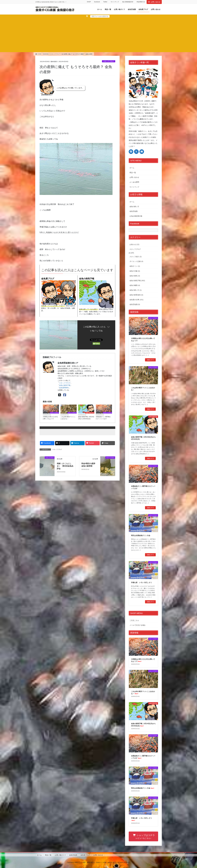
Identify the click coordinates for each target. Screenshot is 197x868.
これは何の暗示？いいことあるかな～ (67, 418)
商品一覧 (133, 172)
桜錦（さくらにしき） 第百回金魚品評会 (65, 466)
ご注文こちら (134, 620)
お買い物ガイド (60, 855)
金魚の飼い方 (134, 206)
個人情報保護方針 (127, 2)
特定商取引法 (141, 2)
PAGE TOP (190, 840)
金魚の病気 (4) (135, 276)
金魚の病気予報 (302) (137, 280)
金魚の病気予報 (86, 278)
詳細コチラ (150, 360)
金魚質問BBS (64, 388)
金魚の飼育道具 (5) (136, 295)
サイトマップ (115, 2)
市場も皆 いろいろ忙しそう (141, 582)
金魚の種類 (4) (135, 285)
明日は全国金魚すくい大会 (140, 535)
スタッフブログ (108, 61)
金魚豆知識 (133, 211)
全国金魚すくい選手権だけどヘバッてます (103, 418)
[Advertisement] (98, 35)
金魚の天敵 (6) (135, 271)
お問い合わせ (155, 2)
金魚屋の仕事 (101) (136, 300)
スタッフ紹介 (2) (136, 256)
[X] (60, 395)
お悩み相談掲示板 (136, 216)
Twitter (105, 2)
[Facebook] (65, 395)
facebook (97, 2)
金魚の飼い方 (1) (136, 290)
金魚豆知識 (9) (135, 304)
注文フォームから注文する (100, 16)
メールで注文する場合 (137, 625)
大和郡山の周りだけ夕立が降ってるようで (50, 418)
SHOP (89, 2)
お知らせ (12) (134, 244)
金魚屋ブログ (47, 278)
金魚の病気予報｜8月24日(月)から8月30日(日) (86, 418)
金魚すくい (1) (135, 266)
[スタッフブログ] (47, 460)
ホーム (132, 168)
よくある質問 (134, 182)
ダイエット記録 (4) (136, 261)
